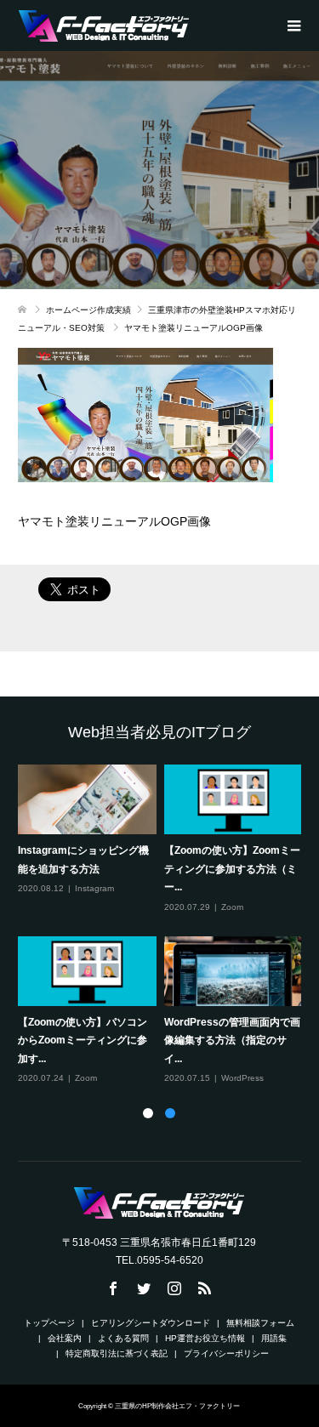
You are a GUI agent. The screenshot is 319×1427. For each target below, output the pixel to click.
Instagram (94, 888)
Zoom (232, 907)
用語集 (274, 1338)
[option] (164, 925)
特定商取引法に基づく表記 (117, 1353)
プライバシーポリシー (226, 1353)
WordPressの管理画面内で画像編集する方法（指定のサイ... (232, 1040)
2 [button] (170, 1113)
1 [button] (148, 1113)
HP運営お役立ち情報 (205, 1338)
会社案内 (65, 1338)
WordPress (242, 1078)
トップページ (49, 1323)
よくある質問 (123, 1338)
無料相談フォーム (260, 1323)
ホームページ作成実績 (88, 310)
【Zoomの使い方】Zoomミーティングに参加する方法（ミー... (232, 868)
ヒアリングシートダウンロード (150, 1323)
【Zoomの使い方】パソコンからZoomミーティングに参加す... (82, 1040)
